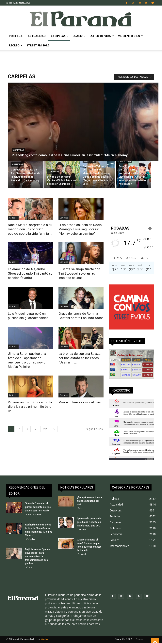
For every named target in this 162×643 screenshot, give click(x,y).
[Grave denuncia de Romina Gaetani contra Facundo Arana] (81, 298)
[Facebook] (127, 3)
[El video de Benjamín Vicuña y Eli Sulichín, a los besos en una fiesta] (62, 174)
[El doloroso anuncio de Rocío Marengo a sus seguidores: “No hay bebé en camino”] (81, 209)
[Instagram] (133, 3)
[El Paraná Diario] (81, 19)
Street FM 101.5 (38, 45)
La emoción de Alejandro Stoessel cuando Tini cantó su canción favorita (30, 273)
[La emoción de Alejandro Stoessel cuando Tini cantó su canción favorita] (30, 253)
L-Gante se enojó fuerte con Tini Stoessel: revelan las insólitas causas (79, 273)
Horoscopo (148, 459)
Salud (80, 508)
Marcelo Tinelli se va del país (79, 402)
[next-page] (54, 429)
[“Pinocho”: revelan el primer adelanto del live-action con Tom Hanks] (14, 507)
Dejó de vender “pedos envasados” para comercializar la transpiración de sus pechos (37, 556)
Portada (16, 36)
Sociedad (82, 554)
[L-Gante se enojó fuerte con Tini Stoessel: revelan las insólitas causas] (81, 253)
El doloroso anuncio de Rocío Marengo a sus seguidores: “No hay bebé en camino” (80, 229)
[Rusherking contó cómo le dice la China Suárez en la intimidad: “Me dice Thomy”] (83, 148)
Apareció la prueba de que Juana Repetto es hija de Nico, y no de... (89, 522)
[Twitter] (153, 3)
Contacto (141, 639)
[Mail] (140, 3)
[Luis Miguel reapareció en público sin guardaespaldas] (30, 298)
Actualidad (37, 36)
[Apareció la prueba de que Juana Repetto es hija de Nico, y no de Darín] (66, 522)
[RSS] (146, 3)
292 (45, 429)
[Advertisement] (81, 59)
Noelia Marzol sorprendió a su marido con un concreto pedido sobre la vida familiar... (30, 229)
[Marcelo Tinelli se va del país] (81, 387)
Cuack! (78, 36)
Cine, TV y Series (33, 514)
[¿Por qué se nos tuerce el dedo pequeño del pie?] (66, 501)
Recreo (14, 45)
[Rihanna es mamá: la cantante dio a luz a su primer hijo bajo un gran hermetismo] (30, 387)
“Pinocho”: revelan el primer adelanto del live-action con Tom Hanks (38, 507)
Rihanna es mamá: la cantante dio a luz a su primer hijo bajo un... (30, 406)
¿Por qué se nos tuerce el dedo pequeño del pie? (89, 501)
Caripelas (58, 36)
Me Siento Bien (129, 36)
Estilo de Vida (100, 36)
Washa (44, 639)
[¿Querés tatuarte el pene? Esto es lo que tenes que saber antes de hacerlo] (66, 543)
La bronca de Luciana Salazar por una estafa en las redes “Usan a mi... (80, 358)
